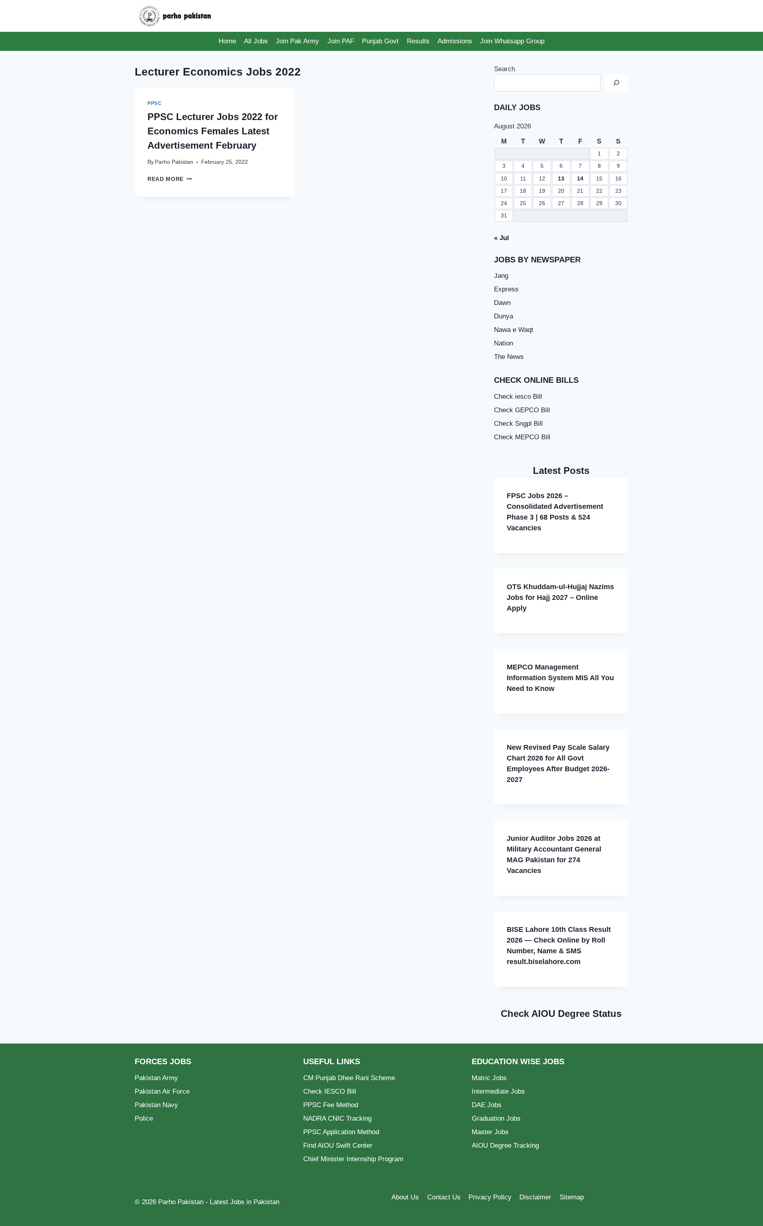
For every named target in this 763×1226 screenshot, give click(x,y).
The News (509, 357)
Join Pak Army (297, 41)
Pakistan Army (156, 1078)
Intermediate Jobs (498, 1091)
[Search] (616, 82)
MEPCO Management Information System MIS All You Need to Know (560, 678)
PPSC (154, 103)
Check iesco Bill (518, 396)
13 (561, 179)
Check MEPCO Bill (522, 437)
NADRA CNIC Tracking (337, 1118)
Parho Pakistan (174, 162)
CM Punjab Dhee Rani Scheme (349, 1078)
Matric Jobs (489, 1078)
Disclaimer (535, 1197)
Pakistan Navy (156, 1105)
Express (506, 289)
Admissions (455, 41)
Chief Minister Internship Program (353, 1159)
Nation (503, 343)
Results (418, 41)
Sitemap (572, 1197)
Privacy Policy (490, 1197)
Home (227, 41)
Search (504, 69)
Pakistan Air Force (162, 1091)
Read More (169, 179)
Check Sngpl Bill (518, 423)
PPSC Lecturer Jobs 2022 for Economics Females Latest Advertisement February (212, 131)
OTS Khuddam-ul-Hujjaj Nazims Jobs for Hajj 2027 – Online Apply (560, 597)
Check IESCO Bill (329, 1091)
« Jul (501, 238)
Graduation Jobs (496, 1118)
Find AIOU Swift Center (337, 1145)
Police (144, 1118)
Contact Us (444, 1197)
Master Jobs (490, 1132)
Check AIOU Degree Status (561, 1013)
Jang (501, 275)
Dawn (502, 302)
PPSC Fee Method (330, 1105)
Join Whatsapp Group (512, 41)
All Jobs (256, 41)
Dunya (503, 316)
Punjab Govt (380, 41)
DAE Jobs (487, 1105)
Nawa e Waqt (513, 330)
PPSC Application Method (341, 1132)
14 (580, 179)
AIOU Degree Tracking (505, 1145)
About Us (405, 1197)
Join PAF (340, 41)
